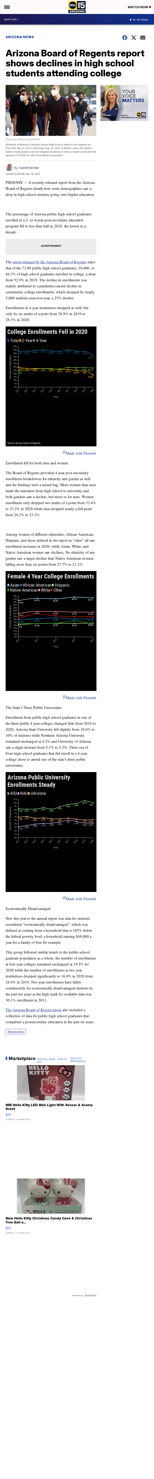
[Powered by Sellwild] (90, 1295)
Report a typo (16, 1031)
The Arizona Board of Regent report (33, 1009)
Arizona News (20, 37)
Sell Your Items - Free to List (52, 1060)
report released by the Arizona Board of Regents (49, 261)
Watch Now (138, 7)
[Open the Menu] (6, 7)
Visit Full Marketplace (78, 1059)
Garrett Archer (29, 168)
